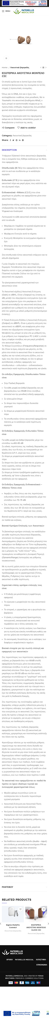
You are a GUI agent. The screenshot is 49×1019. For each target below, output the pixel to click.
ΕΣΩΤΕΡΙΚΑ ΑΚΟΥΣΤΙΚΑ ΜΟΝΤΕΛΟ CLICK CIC (36, 927)
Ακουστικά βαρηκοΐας (19, 67)
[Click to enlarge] (6, 58)
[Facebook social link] (10, 140)
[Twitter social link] (13, 140)
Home (5, 67)
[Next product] (46, 67)
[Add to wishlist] (20, 909)
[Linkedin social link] (19, 140)
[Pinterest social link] (16, 140)
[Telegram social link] (22, 140)
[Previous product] (41, 67)
